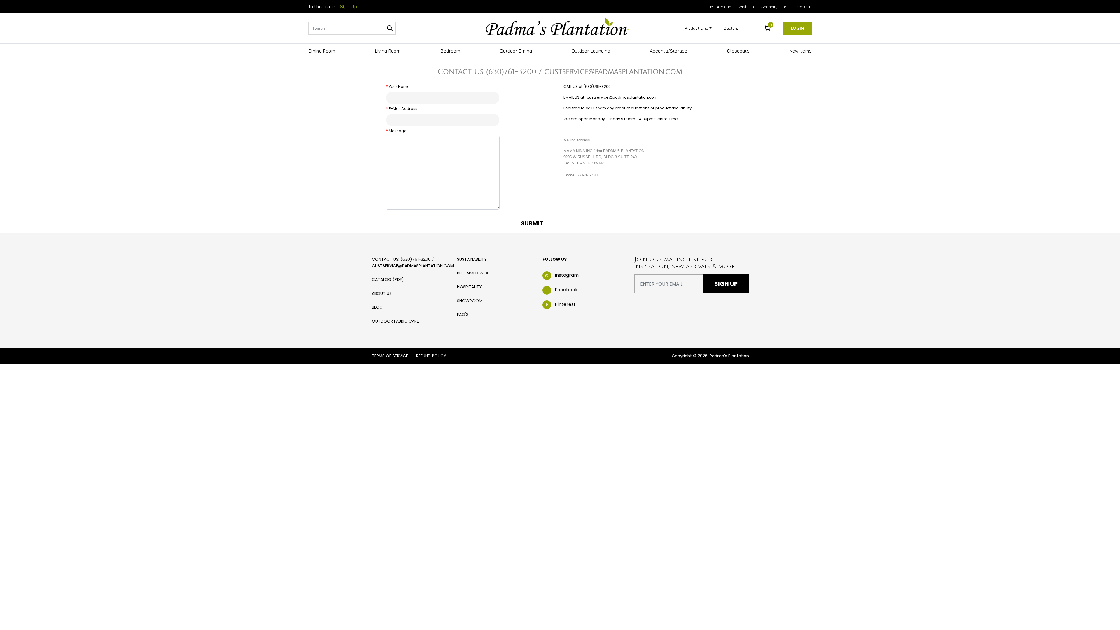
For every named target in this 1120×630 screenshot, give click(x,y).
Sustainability (472, 259)
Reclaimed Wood (475, 273)
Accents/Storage (668, 50)
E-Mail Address (403, 108)
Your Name (399, 86)
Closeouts (738, 50)
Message (398, 131)
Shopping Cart (774, 6)
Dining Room (321, 50)
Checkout (803, 6)
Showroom (469, 301)
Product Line (696, 28)
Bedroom (450, 50)
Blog (377, 307)
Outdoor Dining (516, 50)
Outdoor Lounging (591, 50)
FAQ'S (462, 314)
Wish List (747, 6)
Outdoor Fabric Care (395, 321)
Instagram (567, 275)
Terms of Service (390, 356)
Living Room (387, 50)
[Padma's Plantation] (557, 27)
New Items (800, 50)
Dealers (731, 28)
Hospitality (469, 287)
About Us (382, 293)
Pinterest (565, 304)
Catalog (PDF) (388, 279)
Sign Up (348, 6)
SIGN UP (726, 284)
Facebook (566, 289)
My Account (721, 6)
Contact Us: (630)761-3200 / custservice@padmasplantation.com (413, 262)
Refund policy (431, 356)
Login (797, 28)
